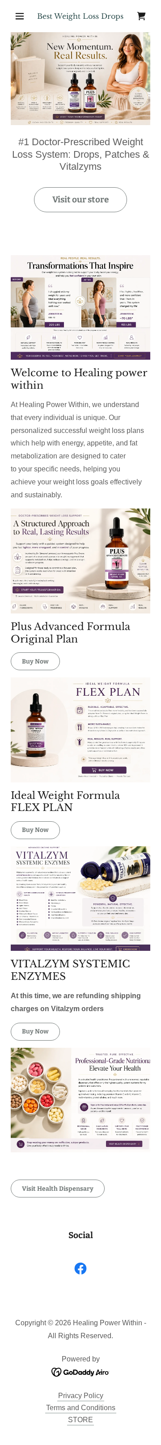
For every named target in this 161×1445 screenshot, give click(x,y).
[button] (21, 16)
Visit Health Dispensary (57, 1189)
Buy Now (35, 661)
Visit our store (80, 199)
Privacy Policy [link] (80, 1395)
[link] (141, 16)
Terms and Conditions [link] (80, 1407)
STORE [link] (80, 1420)
